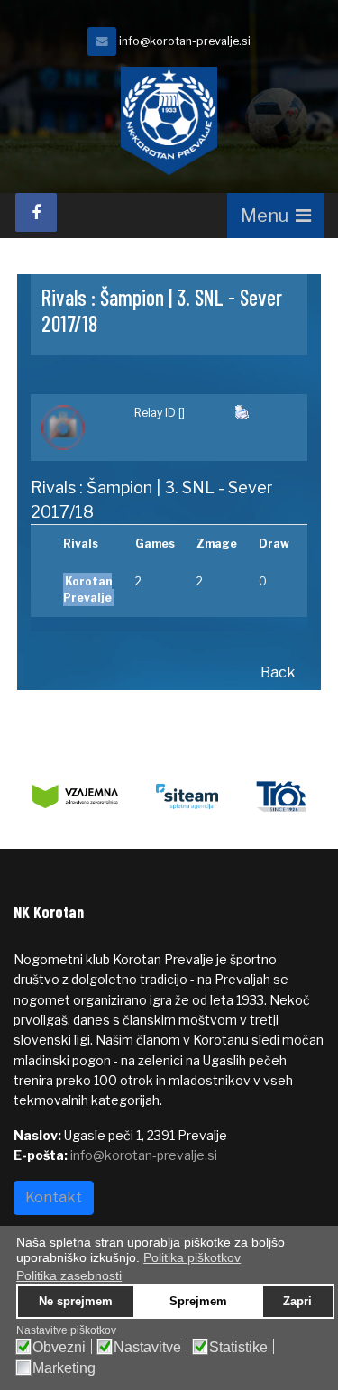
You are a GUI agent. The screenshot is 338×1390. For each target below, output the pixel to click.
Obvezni (59, 1347)
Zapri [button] (297, 1301)
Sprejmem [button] (198, 1301)
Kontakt (53, 1197)
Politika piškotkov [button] (192, 1257)
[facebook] (36, 212)
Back (278, 672)
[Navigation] (275, 215)
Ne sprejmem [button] (76, 1301)
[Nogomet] (77, 427)
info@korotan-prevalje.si (185, 41)
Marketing (64, 1368)
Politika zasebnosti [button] (69, 1275)
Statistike (238, 1347)
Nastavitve (147, 1347)
